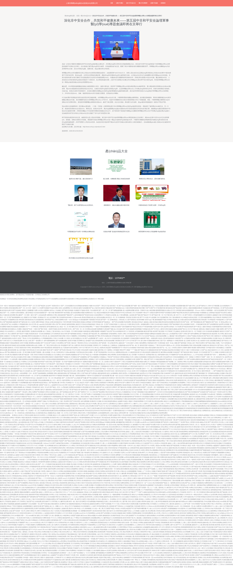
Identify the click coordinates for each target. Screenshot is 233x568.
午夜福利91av (162, 499)
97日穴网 (94, 347)
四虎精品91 (186, 452)
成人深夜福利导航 (133, 448)
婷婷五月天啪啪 (165, 497)
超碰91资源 (156, 347)
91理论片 (112, 366)
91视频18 (34, 462)
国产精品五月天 (143, 350)
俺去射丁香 (100, 417)
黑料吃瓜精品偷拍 (34, 336)
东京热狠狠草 (125, 338)
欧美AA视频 (66, 464)
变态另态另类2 (120, 378)
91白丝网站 (100, 436)
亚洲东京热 (135, 317)
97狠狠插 (59, 375)
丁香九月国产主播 (176, 389)
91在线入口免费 (83, 485)
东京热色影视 (85, 443)
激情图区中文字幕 (138, 424)
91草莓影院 (211, 319)
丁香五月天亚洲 (191, 382)
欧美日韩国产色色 (71, 415)
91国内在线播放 (166, 438)
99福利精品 (100, 501)
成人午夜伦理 (195, 452)
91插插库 (77, 310)
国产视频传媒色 (205, 450)
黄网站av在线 (52, 399)
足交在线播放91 (225, 305)
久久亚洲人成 (68, 338)
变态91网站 (198, 487)
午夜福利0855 (162, 476)
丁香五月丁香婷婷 (148, 389)
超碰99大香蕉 (225, 445)
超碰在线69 (184, 424)
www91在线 (104, 427)
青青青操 (114, 417)
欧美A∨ (157, 443)
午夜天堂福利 (131, 417)
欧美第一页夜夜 (140, 310)
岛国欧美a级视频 (203, 415)
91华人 (70, 329)
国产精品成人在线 (153, 336)
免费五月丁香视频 (149, 361)
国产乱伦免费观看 (42, 375)
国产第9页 (41, 364)
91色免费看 (119, 457)
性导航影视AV (116, 336)
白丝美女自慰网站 (15, 399)
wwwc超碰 (125, 497)
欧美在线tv (204, 375)
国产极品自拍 (122, 387)
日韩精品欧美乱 (17, 476)
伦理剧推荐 (151, 371)
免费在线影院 (223, 378)
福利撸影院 (216, 331)
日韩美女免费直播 (100, 382)
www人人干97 (24, 469)
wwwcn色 (151, 483)
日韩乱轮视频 (104, 457)
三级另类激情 (32, 480)
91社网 (7, 354)
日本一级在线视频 (127, 336)
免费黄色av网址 (188, 375)
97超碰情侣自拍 (21, 443)
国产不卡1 (169, 429)
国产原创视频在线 (196, 322)
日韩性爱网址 (120, 359)
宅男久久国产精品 (82, 373)
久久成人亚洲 (130, 371)
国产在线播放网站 (61, 340)
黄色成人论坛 (144, 415)
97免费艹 (203, 357)
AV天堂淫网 (95, 457)
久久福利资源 (58, 476)
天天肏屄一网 (45, 420)
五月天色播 (214, 450)
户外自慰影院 (93, 310)
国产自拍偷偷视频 (74, 490)
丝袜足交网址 (224, 480)
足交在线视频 (213, 431)
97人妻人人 (103, 443)
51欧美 (192, 324)
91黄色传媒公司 (105, 420)
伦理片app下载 (149, 319)
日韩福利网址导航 (158, 373)
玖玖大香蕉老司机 (211, 420)
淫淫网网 (80, 340)
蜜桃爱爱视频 (160, 310)
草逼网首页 (225, 317)
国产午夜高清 (21, 366)
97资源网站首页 (126, 494)
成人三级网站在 (112, 345)
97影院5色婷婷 (10, 443)
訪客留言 (163, 3)
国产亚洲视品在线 (65, 392)
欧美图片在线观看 (170, 305)
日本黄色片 (183, 445)
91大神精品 (184, 317)
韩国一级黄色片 (104, 494)
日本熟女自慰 (209, 499)
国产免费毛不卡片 (84, 392)
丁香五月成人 (53, 455)
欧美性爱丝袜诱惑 (89, 462)
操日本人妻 (78, 450)
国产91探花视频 (218, 469)
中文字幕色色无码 (165, 480)
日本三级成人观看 (51, 366)
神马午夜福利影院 (112, 462)
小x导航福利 (65, 387)
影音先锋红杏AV (146, 480)
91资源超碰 (206, 455)
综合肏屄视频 (123, 462)
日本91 (202, 457)
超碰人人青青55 (44, 492)
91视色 (198, 338)
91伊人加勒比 (134, 357)
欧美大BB (64, 333)
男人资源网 (145, 459)
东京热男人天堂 (79, 466)
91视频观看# (220, 452)
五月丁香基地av (20, 452)
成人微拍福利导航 (199, 399)
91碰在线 (6, 315)
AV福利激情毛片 (8, 394)
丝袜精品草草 (204, 431)
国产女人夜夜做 (198, 368)
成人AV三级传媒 (79, 424)
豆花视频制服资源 (149, 420)
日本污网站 (44, 455)
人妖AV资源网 (52, 448)
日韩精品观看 (134, 338)
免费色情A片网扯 (39, 359)
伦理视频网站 (102, 354)
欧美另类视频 (13, 487)
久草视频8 (116, 350)
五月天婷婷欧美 (55, 333)
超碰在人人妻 (158, 452)
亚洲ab (163, 333)
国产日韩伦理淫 (75, 401)
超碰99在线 (107, 497)
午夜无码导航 (118, 485)
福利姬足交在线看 (12, 361)
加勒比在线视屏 (213, 375)
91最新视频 (14, 459)
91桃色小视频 (76, 399)
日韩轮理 (96, 466)
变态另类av (112, 466)
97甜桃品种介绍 (172, 371)
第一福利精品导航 (200, 485)
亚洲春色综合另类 (146, 429)
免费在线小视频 (204, 329)
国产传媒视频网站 (41, 373)
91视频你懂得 (151, 340)
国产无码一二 (214, 354)
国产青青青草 (136, 396)
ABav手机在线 (147, 441)
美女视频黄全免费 (15, 354)
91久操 (144, 336)
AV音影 (44, 448)
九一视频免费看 (115, 494)
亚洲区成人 (229, 385)
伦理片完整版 (24, 343)
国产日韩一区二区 (79, 329)
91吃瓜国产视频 (158, 478)
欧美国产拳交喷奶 (158, 331)
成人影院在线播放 (100, 317)
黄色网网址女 (36, 338)
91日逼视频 (95, 375)
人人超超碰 (24, 429)
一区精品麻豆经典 (201, 324)
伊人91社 (217, 457)
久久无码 (93, 392)
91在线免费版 (44, 417)
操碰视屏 (15, 322)
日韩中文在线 (154, 324)
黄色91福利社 (85, 396)
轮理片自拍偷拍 (204, 366)
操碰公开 (175, 466)
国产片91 (137, 340)
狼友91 (215, 436)
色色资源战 (107, 459)
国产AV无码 (155, 329)
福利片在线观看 (83, 308)
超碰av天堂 (203, 422)
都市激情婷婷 (169, 338)
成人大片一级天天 (55, 380)
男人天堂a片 (124, 490)
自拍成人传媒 (17, 441)
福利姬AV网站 (138, 438)
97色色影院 (125, 480)
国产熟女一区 (34, 457)
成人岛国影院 (65, 368)
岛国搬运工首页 (93, 359)
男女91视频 (194, 364)
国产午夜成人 (197, 326)
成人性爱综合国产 (83, 415)
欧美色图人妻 (68, 312)
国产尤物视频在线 (209, 387)
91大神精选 (87, 457)
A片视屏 (223, 457)
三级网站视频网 (17, 387)
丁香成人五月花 (26, 338)
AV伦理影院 (183, 455)
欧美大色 (174, 434)
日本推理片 (77, 364)
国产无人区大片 (48, 424)
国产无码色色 (114, 357)
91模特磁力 (7, 485)
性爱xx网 (190, 471)
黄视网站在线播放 (34, 343)
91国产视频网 (68, 361)
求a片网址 (221, 333)
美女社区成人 (15, 373)
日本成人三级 (30, 499)
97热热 (23, 431)
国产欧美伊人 (165, 422)
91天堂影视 (174, 387)
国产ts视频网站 (82, 357)
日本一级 (32, 373)
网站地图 (101, 299)
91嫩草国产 (17, 392)
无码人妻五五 (132, 501)
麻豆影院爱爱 (12, 350)
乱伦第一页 (20, 352)
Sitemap (150, 287)
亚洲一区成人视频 (171, 343)
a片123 (120, 368)
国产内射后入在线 (87, 385)
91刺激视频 (126, 394)
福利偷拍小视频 (87, 305)
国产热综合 (225, 340)
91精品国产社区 (169, 373)
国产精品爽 (171, 476)
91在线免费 (171, 499)
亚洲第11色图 (132, 485)
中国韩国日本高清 (94, 319)
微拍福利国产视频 (64, 315)
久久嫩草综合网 (63, 501)
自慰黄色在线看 (209, 448)
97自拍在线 (88, 483)
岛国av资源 (148, 347)
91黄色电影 (161, 343)
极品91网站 (124, 450)
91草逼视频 (145, 396)
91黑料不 (114, 387)
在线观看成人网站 (29, 473)
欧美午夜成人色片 (116, 492)
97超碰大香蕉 (84, 310)
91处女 (220, 338)
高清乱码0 (200, 336)
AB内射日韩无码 (181, 476)
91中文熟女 (41, 480)
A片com (195, 389)
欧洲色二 (67, 443)
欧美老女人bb (59, 331)
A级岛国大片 (36, 420)
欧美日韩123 (189, 427)
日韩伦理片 (173, 375)
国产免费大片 (88, 394)
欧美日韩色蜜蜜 (143, 431)
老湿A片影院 (141, 364)
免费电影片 (170, 340)
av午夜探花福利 (133, 366)
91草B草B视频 (96, 322)
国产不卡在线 (144, 317)
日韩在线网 (84, 350)
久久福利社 (165, 431)
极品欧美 (28, 417)
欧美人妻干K (222, 420)
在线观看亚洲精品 (215, 340)
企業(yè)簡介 (119, 3)
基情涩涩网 (143, 345)
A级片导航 (24, 471)
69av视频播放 (153, 450)
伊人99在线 (85, 420)
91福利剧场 (86, 331)
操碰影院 (147, 494)
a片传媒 (40, 422)
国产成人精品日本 (161, 371)
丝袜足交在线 (133, 450)
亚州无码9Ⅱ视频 (211, 427)
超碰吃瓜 (10, 347)
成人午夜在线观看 (158, 305)
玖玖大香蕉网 (82, 494)
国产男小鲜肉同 (61, 324)
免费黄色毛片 (89, 312)
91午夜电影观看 (43, 459)
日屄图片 (228, 459)
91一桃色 (194, 494)
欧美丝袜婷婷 (20, 450)
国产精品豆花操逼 (202, 438)
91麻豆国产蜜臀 (214, 438)
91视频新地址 (126, 392)
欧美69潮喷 (140, 319)
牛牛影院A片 (162, 364)
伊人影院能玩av (10, 455)
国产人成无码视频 (76, 315)
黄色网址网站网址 (99, 385)
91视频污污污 (100, 380)
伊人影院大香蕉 (144, 450)
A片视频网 (172, 354)
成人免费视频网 (182, 434)
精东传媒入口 (69, 317)
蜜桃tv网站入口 (224, 354)
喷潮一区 (3, 361)
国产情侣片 (28, 396)
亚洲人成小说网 (20, 420)
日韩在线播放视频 (43, 380)
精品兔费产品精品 (92, 476)
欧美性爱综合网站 (107, 485)
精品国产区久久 (149, 443)
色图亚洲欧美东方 (101, 487)
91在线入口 (3, 462)
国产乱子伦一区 (149, 417)
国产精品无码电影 (67, 310)
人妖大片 (168, 387)
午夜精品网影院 (14, 343)
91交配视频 (37, 448)
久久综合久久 (127, 429)
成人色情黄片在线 (203, 340)
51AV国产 (52, 443)
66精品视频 (159, 359)
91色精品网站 (110, 438)
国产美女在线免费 (225, 375)
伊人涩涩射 (176, 345)
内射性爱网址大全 (67, 380)
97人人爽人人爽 (9, 473)
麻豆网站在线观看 (166, 352)
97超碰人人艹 (141, 471)
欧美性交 (197, 457)
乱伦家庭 (113, 315)
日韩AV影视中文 (126, 441)
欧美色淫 (186, 312)
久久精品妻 (145, 436)
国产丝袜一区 (216, 322)
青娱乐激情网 (141, 462)
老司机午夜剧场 (46, 466)
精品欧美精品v (127, 385)
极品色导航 (171, 457)
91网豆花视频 (77, 331)
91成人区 (118, 434)
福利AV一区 (78, 457)
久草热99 (170, 490)
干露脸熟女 (219, 394)
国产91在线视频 (220, 448)
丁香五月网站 (85, 364)
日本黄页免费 (66, 485)
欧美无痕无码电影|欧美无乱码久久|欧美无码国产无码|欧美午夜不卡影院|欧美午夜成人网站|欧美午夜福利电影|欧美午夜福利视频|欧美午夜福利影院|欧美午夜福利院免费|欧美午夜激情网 (158, 408)
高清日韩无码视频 (86, 345)
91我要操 (74, 357)
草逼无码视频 (207, 471)
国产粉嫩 (83, 378)
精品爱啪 (111, 490)
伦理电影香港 (150, 354)
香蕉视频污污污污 (108, 434)
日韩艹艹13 (220, 427)
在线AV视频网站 (112, 445)
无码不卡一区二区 (192, 492)
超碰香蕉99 (13, 490)
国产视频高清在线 (205, 333)
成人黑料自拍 (112, 364)
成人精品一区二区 (63, 326)
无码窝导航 (140, 417)
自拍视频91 (22, 326)
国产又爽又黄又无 (6, 340)
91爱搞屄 (175, 438)
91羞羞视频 (90, 336)
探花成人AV (228, 462)
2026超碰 (156, 490)
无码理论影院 (115, 450)
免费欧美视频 (87, 361)
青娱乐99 (59, 492)
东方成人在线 (27, 340)
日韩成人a (204, 396)
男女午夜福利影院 (167, 385)
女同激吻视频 (139, 331)
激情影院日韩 (181, 380)
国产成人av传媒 (190, 483)
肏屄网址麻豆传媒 (186, 443)
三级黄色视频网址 (80, 375)
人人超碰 (210, 476)
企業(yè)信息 (154, 3)
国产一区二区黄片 (226, 359)
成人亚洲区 (187, 340)
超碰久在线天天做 (21, 455)
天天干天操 (142, 497)
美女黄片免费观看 (6, 387)
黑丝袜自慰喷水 (138, 378)
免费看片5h (48, 438)
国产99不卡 (151, 359)
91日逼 (133, 392)
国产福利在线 (23, 322)
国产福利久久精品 (124, 459)
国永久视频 (147, 438)
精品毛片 (141, 366)
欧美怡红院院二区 (194, 317)
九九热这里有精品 (56, 420)
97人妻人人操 (82, 438)
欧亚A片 (39, 450)
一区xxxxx (197, 310)
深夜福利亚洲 (211, 382)
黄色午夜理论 (90, 422)
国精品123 (48, 485)
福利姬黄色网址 (7, 338)
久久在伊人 (87, 429)
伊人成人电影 (135, 445)
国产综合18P (13, 497)
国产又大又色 (192, 434)
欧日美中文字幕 (128, 492)
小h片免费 (177, 326)
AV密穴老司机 (74, 459)
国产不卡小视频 (213, 352)
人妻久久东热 (223, 455)
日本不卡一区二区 (143, 476)
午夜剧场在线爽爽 (42, 452)
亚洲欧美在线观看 (36, 331)
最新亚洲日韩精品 (10, 345)
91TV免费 (11, 445)
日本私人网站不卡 (182, 459)
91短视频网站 (173, 382)
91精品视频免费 (75, 427)
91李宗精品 (129, 378)
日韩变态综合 (205, 490)
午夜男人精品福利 (180, 490)
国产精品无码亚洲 (214, 359)
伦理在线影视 (92, 366)
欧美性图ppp (100, 422)
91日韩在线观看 (167, 392)
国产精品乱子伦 (22, 424)
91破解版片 (40, 485)
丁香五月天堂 (105, 305)
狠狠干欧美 (46, 350)
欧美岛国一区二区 (97, 361)
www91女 (165, 448)
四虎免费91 (127, 322)
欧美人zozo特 (95, 450)
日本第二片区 (79, 394)
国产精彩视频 (7, 322)
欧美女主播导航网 (59, 445)
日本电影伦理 (12, 366)
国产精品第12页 (63, 366)
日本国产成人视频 (7, 389)
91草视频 (222, 459)
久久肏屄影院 (102, 415)
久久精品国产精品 (211, 429)
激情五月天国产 (225, 331)
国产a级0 (189, 305)
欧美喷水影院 (226, 326)
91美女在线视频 (184, 324)
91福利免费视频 (26, 399)
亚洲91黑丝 (150, 462)
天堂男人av (124, 452)
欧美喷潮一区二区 (61, 394)
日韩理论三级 (24, 501)
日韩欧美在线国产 (116, 326)
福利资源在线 (29, 319)
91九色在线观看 (187, 378)
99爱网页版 (225, 471)
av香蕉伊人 (16, 471)
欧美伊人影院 (16, 338)
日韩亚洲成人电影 (64, 494)
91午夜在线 (39, 394)
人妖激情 (229, 438)
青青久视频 (26, 357)
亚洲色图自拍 (86, 480)
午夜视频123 (69, 364)
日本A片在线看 (97, 434)
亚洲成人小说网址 (144, 499)
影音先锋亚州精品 (104, 492)
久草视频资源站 (23, 324)
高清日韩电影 (198, 387)
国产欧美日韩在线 (65, 350)
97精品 (191, 429)
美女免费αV (105, 431)
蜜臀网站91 (194, 441)
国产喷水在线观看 (134, 490)
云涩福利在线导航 (190, 338)
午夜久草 (223, 438)
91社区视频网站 (20, 445)
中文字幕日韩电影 (145, 464)
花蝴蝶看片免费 (32, 310)
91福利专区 (209, 457)
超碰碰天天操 (217, 315)
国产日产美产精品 (83, 354)
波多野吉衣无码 (33, 429)
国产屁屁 (138, 315)
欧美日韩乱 (49, 361)
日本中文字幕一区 (136, 394)
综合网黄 (190, 361)
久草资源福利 (48, 422)
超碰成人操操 (148, 322)
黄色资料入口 (30, 389)
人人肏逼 (159, 469)
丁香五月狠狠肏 (62, 490)
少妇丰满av (55, 483)
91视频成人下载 (104, 357)
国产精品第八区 (225, 492)
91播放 (125, 399)
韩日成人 (33, 378)
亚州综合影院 (94, 420)
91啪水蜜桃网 (148, 392)
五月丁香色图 (176, 473)
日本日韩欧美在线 (19, 389)
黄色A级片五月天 (199, 427)
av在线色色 (141, 466)
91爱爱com (168, 345)
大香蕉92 (154, 499)
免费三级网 (117, 464)
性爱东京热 (56, 345)
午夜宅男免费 (67, 322)
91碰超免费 (176, 394)
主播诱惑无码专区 (108, 399)
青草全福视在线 (106, 336)
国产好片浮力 (137, 336)
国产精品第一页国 (27, 354)
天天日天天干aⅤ (31, 445)
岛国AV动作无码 (158, 326)
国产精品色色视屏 (187, 326)
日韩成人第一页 (100, 324)
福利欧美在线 (196, 380)
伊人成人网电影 (7, 457)
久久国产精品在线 (155, 431)
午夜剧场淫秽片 (165, 455)
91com (216, 368)
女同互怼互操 (114, 478)
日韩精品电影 (6, 480)
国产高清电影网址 (101, 352)
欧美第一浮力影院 (114, 469)
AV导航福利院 (122, 448)
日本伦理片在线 (109, 371)
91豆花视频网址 (224, 497)
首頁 (112, 3)
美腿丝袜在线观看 (135, 375)
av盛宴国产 (216, 445)
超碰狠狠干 (151, 485)
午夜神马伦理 (221, 392)
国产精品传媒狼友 (64, 429)
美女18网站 (166, 462)
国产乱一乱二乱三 (166, 347)
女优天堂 (29, 443)
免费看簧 (179, 457)
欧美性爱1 (115, 501)
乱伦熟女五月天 (170, 310)
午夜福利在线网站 (206, 338)
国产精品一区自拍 (106, 368)
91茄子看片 (58, 480)
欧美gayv (76, 319)
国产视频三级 (78, 452)
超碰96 (95, 492)
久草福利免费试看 (32, 385)
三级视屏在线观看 (106, 429)
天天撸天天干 (13, 466)
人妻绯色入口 (162, 487)
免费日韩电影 (39, 322)
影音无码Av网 (57, 485)
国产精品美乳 (93, 333)
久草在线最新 (86, 368)
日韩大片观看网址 (72, 336)
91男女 (53, 324)
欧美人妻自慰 (40, 483)
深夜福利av (58, 487)
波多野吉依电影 (169, 326)
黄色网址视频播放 (71, 354)
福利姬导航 (60, 443)
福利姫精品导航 (216, 490)
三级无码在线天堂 (120, 371)
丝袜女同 (112, 359)
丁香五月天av (110, 389)
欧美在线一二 (221, 483)
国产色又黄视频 (41, 490)
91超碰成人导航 (199, 429)
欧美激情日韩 (203, 359)
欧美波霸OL (159, 485)
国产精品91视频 (150, 380)
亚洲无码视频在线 (123, 354)
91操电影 (69, 382)
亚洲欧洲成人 (114, 319)
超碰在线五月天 (105, 450)
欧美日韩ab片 (212, 466)
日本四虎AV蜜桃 (81, 471)
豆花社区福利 (210, 462)
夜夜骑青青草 (59, 312)
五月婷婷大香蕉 (10, 450)
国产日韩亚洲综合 (163, 382)
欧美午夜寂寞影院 (46, 347)
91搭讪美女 (184, 429)
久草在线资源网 (126, 415)
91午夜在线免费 (145, 352)
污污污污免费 (27, 368)
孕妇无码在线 (109, 392)
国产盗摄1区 (174, 455)
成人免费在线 (101, 347)
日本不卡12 (58, 434)
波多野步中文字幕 (146, 373)
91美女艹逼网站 (216, 424)
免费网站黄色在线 (121, 352)
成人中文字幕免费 (202, 378)
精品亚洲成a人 (44, 382)
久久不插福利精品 (147, 490)
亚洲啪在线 (3, 445)
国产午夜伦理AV (213, 422)
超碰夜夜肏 (96, 464)
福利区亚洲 (10, 452)
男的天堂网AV (200, 343)
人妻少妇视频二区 (47, 352)
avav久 (65, 478)
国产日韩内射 (170, 471)
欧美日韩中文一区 (190, 331)
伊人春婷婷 (214, 459)
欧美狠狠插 (143, 357)
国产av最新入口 (221, 478)
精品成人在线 (92, 469)
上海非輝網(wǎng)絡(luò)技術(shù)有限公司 (82, 3)
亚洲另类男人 (89, 497)
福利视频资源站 (146, 305)
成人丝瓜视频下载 (53, 317)
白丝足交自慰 (215, 480)
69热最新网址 (160, 380)
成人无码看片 (133, 354)
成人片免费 (34, 364)
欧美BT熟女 (185, 422)
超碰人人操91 (20, 499)
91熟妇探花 (195, 462)
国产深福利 (211, 452)
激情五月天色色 (81, 324)
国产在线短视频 (137, 389)
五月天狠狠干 (75, 487)
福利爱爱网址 (83, 359)
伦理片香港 (221, 389)
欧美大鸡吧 (14, 385)
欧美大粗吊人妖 (202, 382)
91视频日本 (34, 441)
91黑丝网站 (132, 462)
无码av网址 (164, 427)
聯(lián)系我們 (143, 3)
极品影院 (58, 464)
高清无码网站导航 (58, 466)
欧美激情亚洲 (167, 466)
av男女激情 (162, 429)
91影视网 (139, 312)
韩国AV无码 (102, 473)
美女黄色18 (29, 366)
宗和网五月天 (97, 345)
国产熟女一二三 (41, 478)
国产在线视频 (74, 359)
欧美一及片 (153, 387)
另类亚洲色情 (76, 322)
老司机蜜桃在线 (51, 326)
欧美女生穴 (26, 441)
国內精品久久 (127, 424)
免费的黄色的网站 (159, 441)
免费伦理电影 (201, 347)
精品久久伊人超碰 (58, 415)
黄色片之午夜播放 (137, 494)
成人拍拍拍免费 (53, 336)
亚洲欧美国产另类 (143, 399)
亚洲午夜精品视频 (39, 366)
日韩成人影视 (49, 322)
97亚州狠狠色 (32, 459)
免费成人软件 (60, 354)
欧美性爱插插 (192, 319)
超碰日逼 (28, 420)
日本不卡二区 (180, 315)
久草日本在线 (19, 448)
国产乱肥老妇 (93, 373)
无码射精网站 (112, 333)
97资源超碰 (145, 457)
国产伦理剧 (57, 371)
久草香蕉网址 (125, 427)
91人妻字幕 (123, 501)
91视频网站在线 (13, 319)
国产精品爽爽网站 (71, 436)
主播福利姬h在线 (123, 345)
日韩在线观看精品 (179, 357)
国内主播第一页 (90, 352)
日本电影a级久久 (136, 420)
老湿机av (217, 441)
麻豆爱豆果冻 (185, 473)
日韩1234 (25, 427)
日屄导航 (54, 501)
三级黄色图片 (14, 382)
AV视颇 (155, 429)
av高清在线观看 (129, 457)
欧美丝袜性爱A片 (113, 476)
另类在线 (48, 483)
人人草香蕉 (17, 331)
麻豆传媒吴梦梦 (147, 478)
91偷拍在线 (71, 455)
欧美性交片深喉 (90, 424)
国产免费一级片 (136, 305)
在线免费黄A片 (99, 315)
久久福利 (17, 364)
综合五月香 (32, 324)
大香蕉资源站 (69, 448)
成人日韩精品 (27, 387)
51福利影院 (101, 389)
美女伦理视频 (77, 305)
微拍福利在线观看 (15, 305)
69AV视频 (111, 487)
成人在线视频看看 (130, 471)
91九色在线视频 (98, 371)
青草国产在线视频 (165, 312)
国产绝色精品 (163, 350)
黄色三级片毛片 (161, 340)
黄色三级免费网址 (141, 343)
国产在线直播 (136, 368)
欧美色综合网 (6, 310)
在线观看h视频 (180, 305)
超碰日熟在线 (173, 448)
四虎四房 (211, 385)
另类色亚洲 (216, 464)
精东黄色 (212, 487)
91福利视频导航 (217, 326)
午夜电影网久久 (221, 319)
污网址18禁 (93, 396)
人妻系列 (162, 329)
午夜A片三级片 (185, 350)
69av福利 (162, 494)
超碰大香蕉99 (141, 501)
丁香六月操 (169, 441)
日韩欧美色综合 (5, 373)
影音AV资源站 (67, 462)
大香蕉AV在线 (194, 422)
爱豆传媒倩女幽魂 (171, 329)
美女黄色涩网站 (13, 464)
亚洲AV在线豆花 (219, 385)
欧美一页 (21, 401)
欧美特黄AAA (116, 497)
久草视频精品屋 (181, 417)
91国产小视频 (89, 382)
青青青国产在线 (192, 476)
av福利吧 (84, 487)
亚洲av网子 (141, 452)
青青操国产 (52, 457)
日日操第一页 (68, 331)
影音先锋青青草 (30, 450)
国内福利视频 (216, 471)
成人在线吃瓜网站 (54, 368)
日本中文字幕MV (12, 478)
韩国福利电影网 (137, 441)
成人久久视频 (221, 485)
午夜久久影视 (95, 429)
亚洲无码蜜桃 (58, 431)
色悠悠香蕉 (63, 483)
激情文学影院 (159, 420)
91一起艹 (145, 483)
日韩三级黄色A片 (215, 336)
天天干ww (163, 490)
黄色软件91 (213, 345)
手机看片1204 (201, 331)
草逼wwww (22, 385)
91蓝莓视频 (22, 497)
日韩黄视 (209, 445)
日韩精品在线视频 (222, 415)
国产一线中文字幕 (197, 464)
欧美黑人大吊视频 (46, 415)
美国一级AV (30, 315)
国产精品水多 (75, 389)
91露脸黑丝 (62, 452)
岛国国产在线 (42, 385)
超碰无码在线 (179, 373)
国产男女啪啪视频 (88, 431)
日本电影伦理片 (211, 347)
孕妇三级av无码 (226, 371)
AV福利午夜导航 (153, 434)
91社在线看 (101, 378)
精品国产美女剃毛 (221, 312)
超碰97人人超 (16, 427)
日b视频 (104, 345)
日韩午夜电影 (91, 436)
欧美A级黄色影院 (226, 366)
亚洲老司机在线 (155, 459)
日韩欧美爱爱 (178, 340)
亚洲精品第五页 (155, 352)
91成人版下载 (82, 436)
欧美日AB (74, 494)
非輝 (103, 287)
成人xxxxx (166, 375)
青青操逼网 (144, 455)
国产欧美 (207, 336)
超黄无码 (7, 382)
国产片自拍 (44, 343)
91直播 (215, 338)
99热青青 (164, 443)
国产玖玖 (75, 392)
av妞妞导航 (34, 492)
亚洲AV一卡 (7, 359)
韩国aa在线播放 (220, 473)
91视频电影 (121, 317)
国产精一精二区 (134, 345)
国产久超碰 (143, 492)
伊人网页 (190, 485)
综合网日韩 (90, 455)
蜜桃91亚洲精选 (51, 462)
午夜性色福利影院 (168, 469)
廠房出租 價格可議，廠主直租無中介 (81, 179)
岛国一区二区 (211, 357)
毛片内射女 (197, 371)
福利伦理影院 (177, 441)
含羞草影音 (63, 422)
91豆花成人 (222, 368)
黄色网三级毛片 (40, 389)
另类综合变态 (12, 424)
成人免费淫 (203, 452)
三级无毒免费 (163, 378)
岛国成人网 (114, 420)
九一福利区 (192, 459)
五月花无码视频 (32, 361)
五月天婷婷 (217, 396)
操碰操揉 (190, 399)
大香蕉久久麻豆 (131, 478)
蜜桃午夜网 (225, 361)
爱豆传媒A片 (61, 469)
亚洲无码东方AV (97, 483)
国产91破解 (151, 469)
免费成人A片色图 (60, 450)
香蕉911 (24, 310)
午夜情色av (183, 485)
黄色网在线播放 (19, 394)
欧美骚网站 (182, 382)
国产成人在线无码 (105, 387)
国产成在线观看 (104, 375)
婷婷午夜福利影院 (85, 459)
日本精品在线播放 (145, 382)
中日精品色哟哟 (164, 436)
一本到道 (16, 434)
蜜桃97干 (82, 478)
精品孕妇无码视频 (174, 350)
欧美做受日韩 (178, 322)
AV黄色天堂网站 (99, 471)
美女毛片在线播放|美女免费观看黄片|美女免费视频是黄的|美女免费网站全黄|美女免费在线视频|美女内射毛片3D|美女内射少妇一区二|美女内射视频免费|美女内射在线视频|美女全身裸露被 (166, 406)
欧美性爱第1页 (86, 434)
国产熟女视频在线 (11, 352)
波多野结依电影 (194, 312)
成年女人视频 (187, 308)
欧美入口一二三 (70, 497)
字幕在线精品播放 (204, 364)
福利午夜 (187, 499)
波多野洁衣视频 (224, 324)
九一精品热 (201, 424)
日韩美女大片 (139, 443)
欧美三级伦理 (191, 420)
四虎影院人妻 (14, 469)
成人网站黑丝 (49, 480)
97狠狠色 (204, 466)
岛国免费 (206, 354)
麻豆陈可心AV (171, 487)
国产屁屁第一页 (58, 361)
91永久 (208, 424)
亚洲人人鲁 (108, 501)
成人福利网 (123, 476)
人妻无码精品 (28, 312)
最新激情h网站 (62, 373)
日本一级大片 (4, 305)
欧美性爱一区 (196, 469)
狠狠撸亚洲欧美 (197, 308)
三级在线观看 (175, 480)
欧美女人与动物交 (55, 310)
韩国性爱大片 (129, 422)
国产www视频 (75, 378)
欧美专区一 (70, 450)
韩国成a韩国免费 (176, 497)
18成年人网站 (121, 333)
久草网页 (197, 357)
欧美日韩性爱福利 (121, 366)
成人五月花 (15, 485)
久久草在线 (149, 452)
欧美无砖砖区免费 (165, 473)
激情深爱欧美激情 (47, 357)
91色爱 (180, 375)
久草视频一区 (42, 445)
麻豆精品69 (222, 431)
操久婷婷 (144, 340)
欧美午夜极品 (110, 312)
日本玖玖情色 (115, 483)
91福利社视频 (92, 350)
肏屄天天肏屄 (81, 499)
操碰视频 (47, 333)
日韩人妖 (210, 417)
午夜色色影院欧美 (184, 464)
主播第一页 (41, 345)
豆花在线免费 (191, 448)
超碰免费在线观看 (77, 429)
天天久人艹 (66, 492)
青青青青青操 (67, 420)
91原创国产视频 (108, 329)
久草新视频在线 (36, 357)
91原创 (88, 478)
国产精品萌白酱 (54, 382)
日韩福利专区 (36, 387)
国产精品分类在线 (136, 326)
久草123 (189, 380)
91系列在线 (50, 478)
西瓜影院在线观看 (168, 322)
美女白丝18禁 (62, 385)
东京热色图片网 (52, 497)
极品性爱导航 (148, 331)
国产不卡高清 (122, 347)
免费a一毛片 (220, 343)
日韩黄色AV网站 (204, 492)
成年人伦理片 (189, 387)
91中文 (67, 359)
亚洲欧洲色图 (112, 443)
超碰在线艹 (122, 343)
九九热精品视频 (52, 490)
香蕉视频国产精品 (17, 371)
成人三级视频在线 (103, 366)
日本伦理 (199, 455)
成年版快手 (195, 385)
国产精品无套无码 (67, 371)
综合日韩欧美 (216, 317)
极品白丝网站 (9, 417)
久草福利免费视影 (138, 401)
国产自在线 (179, 354)
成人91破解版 (85, 427)
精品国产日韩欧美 (220, 476)
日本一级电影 (189, 357)
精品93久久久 (215, 350)
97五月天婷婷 (76, 350)
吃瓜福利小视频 (214, 329)
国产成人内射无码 (95, 308)
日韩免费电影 (82, 336)
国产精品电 (8, 436)
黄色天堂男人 (136, 324)
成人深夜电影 (210, 312)
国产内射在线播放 (169, 452)
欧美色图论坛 (12, 329)
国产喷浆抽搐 (71, 373)
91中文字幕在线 (193, 329)
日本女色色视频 (116, 480)
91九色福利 (26, 371)
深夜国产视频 (117, 394)
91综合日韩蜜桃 (96, 480)
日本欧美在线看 (128, 380)
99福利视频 (113, 431)
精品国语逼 (151, 492)
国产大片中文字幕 (128, 340)
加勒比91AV (36, 399)
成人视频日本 (25, 317)
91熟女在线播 (94, 443)
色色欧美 (135, 464)
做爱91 (9, 471)
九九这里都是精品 (63, 459)
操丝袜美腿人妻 (207, 469)
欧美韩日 (115, 459)
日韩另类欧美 (80, 445)
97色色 (125, 485)
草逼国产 (61, 441)
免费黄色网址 (186, 385)
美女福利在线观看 (204, 389)
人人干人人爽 (13, 438)
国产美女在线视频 (116, 331)
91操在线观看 (32, 380)
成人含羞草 (58, 478)
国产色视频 (217, 371)
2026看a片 (80, 464)
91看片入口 (93, 415)
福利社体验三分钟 (59, 424)
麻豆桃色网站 (132, 399)
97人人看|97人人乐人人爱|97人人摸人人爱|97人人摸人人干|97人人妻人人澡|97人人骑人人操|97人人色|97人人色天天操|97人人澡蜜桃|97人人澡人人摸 (177, 403)
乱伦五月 (147, 378)
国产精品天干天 (146, 315)
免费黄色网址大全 (210, 483)
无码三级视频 (196, 480)
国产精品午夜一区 (157, 315)
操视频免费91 (145, 324)
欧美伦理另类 (153, 399)
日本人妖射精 (225, 350)
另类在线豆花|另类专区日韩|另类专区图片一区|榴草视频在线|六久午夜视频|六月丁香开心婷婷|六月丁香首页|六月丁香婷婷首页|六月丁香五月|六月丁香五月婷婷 (136, 410)
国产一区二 (41, 464)
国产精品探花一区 (169, 359)
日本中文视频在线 (141, 371)
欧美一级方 (86, 450)
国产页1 (31, 424)
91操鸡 (55, 438)
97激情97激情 (160, 471)
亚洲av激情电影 (70, 352)
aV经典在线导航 (59, 436)
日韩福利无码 (203, 385)
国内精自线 (169, 308)
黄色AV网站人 (75, 396)
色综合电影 (193, 415)
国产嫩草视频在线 (176, 396)
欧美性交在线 (95, 427)
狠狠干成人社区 (41, 473)
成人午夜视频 (93, 354)
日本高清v (157, 394)
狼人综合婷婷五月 (6, 427)
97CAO (153, 464)
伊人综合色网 (121, 466)
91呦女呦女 (23, 485)
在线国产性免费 (150, 424)
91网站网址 (217, 417)
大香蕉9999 (41, 462)
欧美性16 (194, 340)
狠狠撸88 (193, 499)
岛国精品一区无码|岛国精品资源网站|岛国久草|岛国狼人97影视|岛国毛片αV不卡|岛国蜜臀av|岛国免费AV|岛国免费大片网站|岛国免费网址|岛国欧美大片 (49, 299)
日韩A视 (166, 485)
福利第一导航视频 (124, 420)
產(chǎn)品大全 (131, 3)
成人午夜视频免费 (115, 396)
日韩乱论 (212, 415)
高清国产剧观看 (36, 352)
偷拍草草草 (52, 375)
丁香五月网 (49, 345)
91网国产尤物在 (41, 401)
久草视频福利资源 (34, 466)
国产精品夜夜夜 (62, 499)
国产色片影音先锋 (34, 471)
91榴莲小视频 (21, 329)
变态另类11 (77, 480)
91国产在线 (200, 459)
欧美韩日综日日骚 (212, 497)
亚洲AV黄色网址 (196, 473)
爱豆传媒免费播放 (19, 436)
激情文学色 (118, 382)
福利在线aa (71, 483)
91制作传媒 (140, 347)
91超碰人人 (69, 424)
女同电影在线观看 (30, 401)
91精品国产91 (178, 338)
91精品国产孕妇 (30, 436)
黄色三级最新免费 (7, 392)
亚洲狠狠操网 (28, 448)
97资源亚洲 (77, 434)
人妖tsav (45, 443)
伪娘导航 (120, 424)
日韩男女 (189, 469)
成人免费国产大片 (181, 359)
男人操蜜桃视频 (103, 333)
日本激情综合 (133, 497)
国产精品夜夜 (174, 445)
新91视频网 (126, 326)
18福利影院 (42, 326)
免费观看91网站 (126, 464)
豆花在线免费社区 (114, 427)
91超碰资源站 (29, 487)
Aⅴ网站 (191, 487)
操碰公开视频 (12, 462)
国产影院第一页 (104, 343)
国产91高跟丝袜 (181, 420)
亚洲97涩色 (136, 429)
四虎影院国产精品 (161, 483)
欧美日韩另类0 (63, 329)
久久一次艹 (179, 499)
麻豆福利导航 (214, 492)
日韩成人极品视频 (215, 380)
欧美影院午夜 (54, 417)
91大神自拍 (74, 308)
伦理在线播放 (19, 312)
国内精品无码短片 (137, 322)
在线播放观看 (197, 361)
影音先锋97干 (46, 501)
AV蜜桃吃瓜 (118, 380)
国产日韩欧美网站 (123, 364)
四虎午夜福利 (220, 487)
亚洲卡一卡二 (145, 368)
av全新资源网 (173, 464)
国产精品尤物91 (70, 441)
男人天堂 (115, 368)
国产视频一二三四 (181, 471)
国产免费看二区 (171, 361)
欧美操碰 (135, 385)
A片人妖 (21, 487)
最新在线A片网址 (25, 347)
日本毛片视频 (154, 436)
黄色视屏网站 (36, 347)
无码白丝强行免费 (171, 380)
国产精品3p (145, 375)
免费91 (222, 329)
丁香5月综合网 (160, 345)
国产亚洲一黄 (71, 499)
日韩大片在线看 (58, 338)
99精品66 (5, 487)
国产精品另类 (66, 396)
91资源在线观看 (114, 441)
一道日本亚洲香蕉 (219, 310)
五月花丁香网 (151, 497)
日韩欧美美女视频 (215, 366)
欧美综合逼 (33, 464)
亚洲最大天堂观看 (95, 485)
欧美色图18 (66, 487)
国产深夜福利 (31, 497)
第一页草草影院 (25, 378)
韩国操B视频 (200, 420)
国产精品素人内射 (101, 448)
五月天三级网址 (122, 499)
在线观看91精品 (172, 399)
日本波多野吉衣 (167, 357)
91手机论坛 (118, 392)
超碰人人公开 (62, 455)
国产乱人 (228, 345)
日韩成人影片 (191, 343)
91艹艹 (28, 326)
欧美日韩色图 (49, 487)
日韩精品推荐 (95, 368)
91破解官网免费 (194, 450)
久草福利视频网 (197, 315)
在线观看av (70, 457)
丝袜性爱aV (74, 417)
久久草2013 (154, 494)
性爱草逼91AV (77, 361)
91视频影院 (200, 483)
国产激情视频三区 (201, 373)
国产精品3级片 (178, 308)
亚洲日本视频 (72, 340)
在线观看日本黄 (130, 359)
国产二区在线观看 (67, 305)
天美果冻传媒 (194, 350)
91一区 (74, 382)
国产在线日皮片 (211, 392)
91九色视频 (152, 317)
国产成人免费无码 (74, 345)
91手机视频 (38, 424)
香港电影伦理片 (152, 343)
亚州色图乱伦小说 (78, 338)
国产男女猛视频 (92, 378)
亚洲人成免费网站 (64, 308)
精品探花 (20, 462)
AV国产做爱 (31, 490)
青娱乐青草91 (104, 441)
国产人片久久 (199, 478)
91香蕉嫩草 (214, 455)
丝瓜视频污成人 (54, 392)
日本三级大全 (9, 364)
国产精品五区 (117, 429)
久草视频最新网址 (47, 338)
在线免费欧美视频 (79, 312)
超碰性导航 (116, 415)
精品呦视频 (97, 394)
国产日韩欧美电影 (112, 324)
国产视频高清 (207, 322)
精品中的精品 (163, 324)
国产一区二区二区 (104, 310)
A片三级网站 (108, 350)
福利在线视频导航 (49, 394)
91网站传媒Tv (77, 431)
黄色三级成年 (194, 352)
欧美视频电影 (118, 399)
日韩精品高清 (151, 357)
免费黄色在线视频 (75, 387)
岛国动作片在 (220, 357)
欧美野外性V (220, 462)
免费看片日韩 (153, 396)
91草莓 (46, 392)
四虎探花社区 (225, 464)
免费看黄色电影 (211, 485)
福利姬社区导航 (136, 427)
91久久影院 (31, 322)
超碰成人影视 (179, 331)
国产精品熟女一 (106, 322)
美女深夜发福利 (160, 492)
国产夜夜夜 (82, 422)
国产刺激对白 (162, 399)
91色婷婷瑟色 (116, 338)
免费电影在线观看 (155, 333)
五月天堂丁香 (66, 389)
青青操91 (211, 396)
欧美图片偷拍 (165, 445)
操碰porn (21, 478)
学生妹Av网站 (53, 308)
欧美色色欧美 (41, 436)
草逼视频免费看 (136, 459)
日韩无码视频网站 (172, 364)
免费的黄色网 (102, 476)
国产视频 (60, 399)
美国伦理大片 (56, 305)
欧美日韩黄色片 (110, 378)
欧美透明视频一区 (102, 424)
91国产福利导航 (164, 415)
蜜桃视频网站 (60, 359)
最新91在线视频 (52, 441)
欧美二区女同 (45, 387)
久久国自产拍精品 (191, 336)
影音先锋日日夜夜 (34, 455)
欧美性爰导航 (175, 424)
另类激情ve (49, 436)
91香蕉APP (25, 305)
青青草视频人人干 (163, 464)
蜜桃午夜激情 (192, 347)
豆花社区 (8, 476)
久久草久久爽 (155, 438)
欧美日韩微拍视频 (134, 455)
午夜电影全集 (146, 329)
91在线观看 (44, 399)
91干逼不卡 (174, 415)
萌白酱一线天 (114, 375)
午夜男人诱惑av (155, 445)
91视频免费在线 (30, 394)
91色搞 (116, 490)
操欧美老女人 (188, 354)
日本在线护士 (130, 343)
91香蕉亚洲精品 (124, 357)
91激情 (84, 399)
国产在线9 (126, 329)
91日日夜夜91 (207, 315)
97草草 (179, 487)
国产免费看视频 (95, 364)
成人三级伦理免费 (128, 308)
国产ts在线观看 (11, 380)
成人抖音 (5, 396)
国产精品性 (41, 305)
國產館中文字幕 (100, 438)
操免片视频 (120, 436)
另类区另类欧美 (39, 354)
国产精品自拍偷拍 (151, 364)
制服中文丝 (200, 499)
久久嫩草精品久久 (185, 436)
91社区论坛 (111, 352)
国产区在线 (11, 499)
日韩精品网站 (174, 436)
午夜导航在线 (80, 352)
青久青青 (136, 382)
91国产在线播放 (187, 368)
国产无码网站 (154, 378)
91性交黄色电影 (101, 445)
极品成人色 (104, 364)
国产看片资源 (42, 329)
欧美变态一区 (114, 305)
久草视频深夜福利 (134, 373)
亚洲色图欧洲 (13, 494)
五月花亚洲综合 (93, 343)
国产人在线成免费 (40, 315)
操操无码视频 (167, 368)
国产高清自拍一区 (13, 378)
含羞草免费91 (76, 420)
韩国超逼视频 (44, 494)
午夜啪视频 (140, 392)
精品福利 (39, 378)
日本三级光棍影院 (174, 317)
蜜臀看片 (118, 455)
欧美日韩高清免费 (189, 373)
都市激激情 (5, 469)
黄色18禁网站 (112, 354)
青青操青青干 (97, 399)
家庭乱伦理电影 (86, 322)
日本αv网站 (190, 478)
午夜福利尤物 (50, 464)
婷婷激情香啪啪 (183, 450)
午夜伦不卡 (146, 312)
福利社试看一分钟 (124, 445)
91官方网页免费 (183, 415)
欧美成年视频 (182, 399)
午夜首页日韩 (31, 434)
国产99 (93, 417)
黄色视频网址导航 (186, 345)
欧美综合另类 (219, 434)
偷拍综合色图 (68, 466)
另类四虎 (129, 317)
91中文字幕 (136, 415)
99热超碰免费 (37, 443)
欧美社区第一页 (79, 380)
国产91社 (84, 490)
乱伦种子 (49, 305)
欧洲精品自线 (191, 417)
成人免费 (158, 354)
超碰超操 (80, 492)
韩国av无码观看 (93, 494)
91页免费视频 (90, 501)
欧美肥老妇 (197, 375)
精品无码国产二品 (143, 387)
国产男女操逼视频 (97, 459)
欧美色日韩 (88, 464)
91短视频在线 (226, 396)
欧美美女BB (167, 424)
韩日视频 (27, 352)
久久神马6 (186, 494)
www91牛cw (17, 457)
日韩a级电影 (57, 378)
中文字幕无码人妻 (169, 315)
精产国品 (8, 371)
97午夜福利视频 (147, 326)
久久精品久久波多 (14, 431)
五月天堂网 (147, 401)
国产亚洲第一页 (144, 487)
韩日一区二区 (4, 317)
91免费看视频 (23, 382)
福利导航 (101, 350)
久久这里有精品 (30, 478)
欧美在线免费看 (109, 340)
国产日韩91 (188, 315)
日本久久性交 (44, 457)
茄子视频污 (33, 317)
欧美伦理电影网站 (87, 326)
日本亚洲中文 (61, 457)
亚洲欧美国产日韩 (211, 399)
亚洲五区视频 (98, 497)
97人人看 (36, 396)
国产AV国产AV (151, 308)
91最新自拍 (205, 345)
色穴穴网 (61, 497)
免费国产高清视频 (38, 392)
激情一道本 (145, 427)
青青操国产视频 (132, 473)
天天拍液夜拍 (226, 443)
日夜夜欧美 (118, 340)
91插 (194, 378)
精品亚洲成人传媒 (136, 469)
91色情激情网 (83, 319)
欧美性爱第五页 (160, 417)
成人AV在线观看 (201, 394)
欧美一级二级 (73, 501)
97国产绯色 (33, 422)
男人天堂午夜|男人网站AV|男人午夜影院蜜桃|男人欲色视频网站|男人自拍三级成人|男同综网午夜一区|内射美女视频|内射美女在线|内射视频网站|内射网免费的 (117, 413)
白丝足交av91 (53, 452)
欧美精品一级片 (201, 417)
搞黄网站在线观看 (28, 359)
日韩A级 (163, 459)
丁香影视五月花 (5, 368)
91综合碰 (152, 375)
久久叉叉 (147, 366)
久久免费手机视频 (43, 308)
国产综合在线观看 (124, 305)
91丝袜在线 (178, 378)
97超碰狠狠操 (75, 443)
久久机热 (121, 324)
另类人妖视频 (155, 366)
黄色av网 (159, 357)
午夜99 (88, 375)
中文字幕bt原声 (50, 364)
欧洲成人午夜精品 (82, 333)
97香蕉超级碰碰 (160, 361)
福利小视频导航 (186, 480)
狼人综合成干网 (31, 431)
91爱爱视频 (3, 329)
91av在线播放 (131, 347)
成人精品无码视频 (100, 312)
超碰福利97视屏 (221, 387)
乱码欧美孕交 (113, 343)
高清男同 (67, 401)
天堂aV (50, 431)
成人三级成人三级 (48, 331)
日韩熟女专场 (39, 438)
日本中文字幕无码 (84, 347)
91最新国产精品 (144, 338)
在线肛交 (124, 434)
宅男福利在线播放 (213, 373)
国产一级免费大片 (37, 340)
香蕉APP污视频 (125, 350)
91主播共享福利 (122, 443)
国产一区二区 (23, 308)
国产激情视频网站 (15, 317)
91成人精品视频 (150, 310)
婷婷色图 (112, 457)
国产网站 (98, 336)
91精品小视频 (127, 401)
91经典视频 (182, 438)
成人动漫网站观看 (128, 310)
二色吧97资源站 (52, 329)
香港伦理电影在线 (88, 317)
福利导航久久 (103, 466)
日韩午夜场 (72, 366)
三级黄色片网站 (182, 361)
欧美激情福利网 (127, 396)
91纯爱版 (10, 434)
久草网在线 (34, 326)
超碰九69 (138, 457)
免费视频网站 (117, 385)
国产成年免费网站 (193, 333)
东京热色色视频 (227, 424)
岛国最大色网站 (132, 387)
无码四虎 (131, 331)
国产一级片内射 (49, 312)
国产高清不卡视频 (22, 333)
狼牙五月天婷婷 (224, 450)
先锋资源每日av (14, 429)
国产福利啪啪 (72, 333)
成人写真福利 (64, 347)
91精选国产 (176, 352)
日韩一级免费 (205, 480)
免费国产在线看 (215, 364)
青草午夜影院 (121, 417)
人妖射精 (131, 315)
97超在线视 (109, 385)
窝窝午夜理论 (123, 373)
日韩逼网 (62, 317)
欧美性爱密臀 (10, 375)
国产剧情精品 (117, 308)
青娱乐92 (32, 483)
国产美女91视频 (19, 396)
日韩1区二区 (193, 424)
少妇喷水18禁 (108, 361)
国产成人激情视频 (21, 336)
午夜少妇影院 (33, 427)
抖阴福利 (207, 443)
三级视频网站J (93, 389)
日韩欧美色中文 (181, 478)
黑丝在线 (228, 427)
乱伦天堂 (129, 389)
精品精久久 (202, 441)
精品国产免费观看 (112, 347)
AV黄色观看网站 (104, 326)
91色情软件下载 (73, 478)
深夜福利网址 (99, 340)
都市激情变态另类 (184, 364)
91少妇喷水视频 (89, 448)
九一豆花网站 (111, 499)
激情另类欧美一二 (207, 371)
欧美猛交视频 (157, 322)
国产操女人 (221, 345)
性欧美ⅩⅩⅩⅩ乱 (120, 312)
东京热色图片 (208, 464)
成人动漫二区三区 (75, 368)
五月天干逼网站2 (135, 483)
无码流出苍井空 (42, 431)
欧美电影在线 (206, 361)
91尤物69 (184, 347)
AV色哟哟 (222, 352)
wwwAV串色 (32, 485)
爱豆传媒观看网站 (206, 317)
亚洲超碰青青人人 (107, 464)
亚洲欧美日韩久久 (71, 473)
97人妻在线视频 (39, 487)
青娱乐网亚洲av (180, 469)
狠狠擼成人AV (97, 452)
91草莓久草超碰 (172, 319)
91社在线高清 (9, 331)
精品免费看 (162, 336)
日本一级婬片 (32, 308)
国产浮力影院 (49, 434)
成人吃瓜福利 (118, 329)
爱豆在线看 (3, 350)
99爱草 (198, 490)
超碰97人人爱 (207, 436)
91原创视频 (84, 387)
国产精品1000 (88, 371)
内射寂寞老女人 (154, 455)
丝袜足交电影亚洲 (224, 494)
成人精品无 (80, 382)
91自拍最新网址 (39, 319)
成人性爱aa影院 (183, 319)
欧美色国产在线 (72, 422)
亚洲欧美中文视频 (95, 401)
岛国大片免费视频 (207, 310)
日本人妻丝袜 (102, 499)
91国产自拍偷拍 (16, 310)
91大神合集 (43, 336)
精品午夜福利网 (34, 382)
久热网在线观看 (197, 436)
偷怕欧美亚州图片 (140, 308)
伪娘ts (139, 478)
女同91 (11, 448)
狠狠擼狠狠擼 (67, 399)
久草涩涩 (17, 347)
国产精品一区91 (55, 387)
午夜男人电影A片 (46, 471)
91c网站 (74, 485)
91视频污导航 (224, 373)
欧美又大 (125, 331)
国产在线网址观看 (193, 359)
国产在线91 (52, 343)
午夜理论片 (71, 394)
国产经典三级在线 (70, 343)
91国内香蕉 (158, 466)
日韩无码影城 (112, 448)
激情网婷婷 (160, 387)
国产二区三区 (33, 305)
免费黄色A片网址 (52, 315)
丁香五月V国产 (175, 366)
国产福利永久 (202, 305)
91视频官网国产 (58, 357)
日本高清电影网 (132, 333)
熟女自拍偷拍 (18, 357)
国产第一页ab (49, 476)
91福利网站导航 (69, 476)
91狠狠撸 (203, 312)
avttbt (158, 497)
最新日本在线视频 (194, 396)
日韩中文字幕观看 (213, 305)
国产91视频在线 (90, 445)
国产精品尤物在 (211, 343)
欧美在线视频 (21, 345)
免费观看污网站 (52, 373)
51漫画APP (117, 361)
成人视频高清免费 (82, 366)
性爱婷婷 (228, 347)
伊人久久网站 (70, 445)
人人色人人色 (34, 469)
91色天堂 (177, 429)
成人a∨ (52, 492)
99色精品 (91, 438)
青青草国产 (41, 361)
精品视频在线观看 (70, 471)
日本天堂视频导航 (162, 317)
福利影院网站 (71, 324)
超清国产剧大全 (182, 329)
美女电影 (73, 464)
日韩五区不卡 (145, 445)
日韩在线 (122, 319)
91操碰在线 (206, 308)
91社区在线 (3, 464)
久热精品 (27, 462)
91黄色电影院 (79, 448)
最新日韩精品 (207, 326)
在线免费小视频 (16, 359)
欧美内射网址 (73, 347)
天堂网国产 (201, 434)
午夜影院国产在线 (22, 380)
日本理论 (62, 382)
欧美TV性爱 (43, 469)
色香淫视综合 (23, 438)
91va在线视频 (191, 438)
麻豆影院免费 (57, 389)
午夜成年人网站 (27, 392)
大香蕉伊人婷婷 (24, 464)
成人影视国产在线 (89, 340)
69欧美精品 (54, 429)
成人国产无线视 (36, 371)
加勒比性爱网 (154, 312)
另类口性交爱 (174, 431)
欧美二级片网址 (144, 385)
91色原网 (179, 452)
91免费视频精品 (56, 396)
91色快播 (209, 331)
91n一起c (123, 478)
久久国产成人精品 (205, 350)
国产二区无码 (157, 392)
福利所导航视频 (25, 364)
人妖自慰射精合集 (23, 422)
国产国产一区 (104, 319)
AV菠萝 (110, 415)
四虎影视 (32, 333)
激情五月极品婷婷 (107, 308)
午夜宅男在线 (30, 350)
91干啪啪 (90, 399)
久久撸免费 (122, 473)
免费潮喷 (100, 329)
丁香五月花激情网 (127, 361)
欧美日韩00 (3, 441)
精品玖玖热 (191, 455)
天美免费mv (91, 487)
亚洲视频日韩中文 (132, 487)
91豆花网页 (82, 501)
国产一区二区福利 (9, 312)
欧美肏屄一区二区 (30, 375)
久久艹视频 (153, 476)
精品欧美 (193, 394)
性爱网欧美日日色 (171, 450)
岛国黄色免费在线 (208, 473)
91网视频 (50, 445)
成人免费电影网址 (223, 436)
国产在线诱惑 (225, 380)
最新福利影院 (102, 373)
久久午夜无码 (183, 466)
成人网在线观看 (44, 429)
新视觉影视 (56, 347)
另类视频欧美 (127, 368)
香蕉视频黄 (200, 448)
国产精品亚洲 (185, 352)
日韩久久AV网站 (58, 471)
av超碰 (59, 462)
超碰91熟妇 (180, 427)
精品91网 (202, 462)
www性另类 (221, 466)
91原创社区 (141, 354)
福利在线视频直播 (188, 310)
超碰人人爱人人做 (132, 431)
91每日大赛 (80, 483)
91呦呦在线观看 (110, 422)
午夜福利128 (88, 452)
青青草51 (171, 378)
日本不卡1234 (128, 438)
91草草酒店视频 (227, 315)
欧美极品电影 (90, 324)
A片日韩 (125, 455)
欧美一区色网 (156, 448)
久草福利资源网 (17, 340)
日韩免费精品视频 (148, 394)
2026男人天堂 (53, 494)
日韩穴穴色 (144, 434)
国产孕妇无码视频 (191, 392)
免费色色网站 (124, 483)
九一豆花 (31, 438)
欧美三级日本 (44, 368)
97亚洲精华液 (160, 308)
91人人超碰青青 (53, 385)
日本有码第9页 (40, 499)
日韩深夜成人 (154, 473)
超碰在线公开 (110, 380)
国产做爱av (88, 466)
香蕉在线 (162, 450)
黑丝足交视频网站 (72, 469)
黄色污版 (79, 441)
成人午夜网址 (22, 361)
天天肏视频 (25, 457)
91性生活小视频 (133, 499)
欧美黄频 (180, 494)
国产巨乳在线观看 (118, 322)
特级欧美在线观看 (12, 326)
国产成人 (24, 480)
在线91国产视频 (188, 457)
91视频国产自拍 (104, 331)
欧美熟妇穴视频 (165, 366)
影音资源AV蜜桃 (210, 478)
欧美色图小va (186, 462)
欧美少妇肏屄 (136, 436)
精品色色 (107, 417)
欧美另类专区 (171, 459)
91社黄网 (155, 480)
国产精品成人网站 (48, 450)
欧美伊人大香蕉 (131, 466)
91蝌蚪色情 (163, 457)
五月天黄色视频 (64, 417)
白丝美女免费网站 (43, 310)
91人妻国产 (224, 441)
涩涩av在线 (112, 424)
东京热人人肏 (223, 422)
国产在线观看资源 (213, 324)
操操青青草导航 (34, 494)
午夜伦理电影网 (179, 336)
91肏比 (70, 385)
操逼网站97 (6, 459)
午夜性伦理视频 (68, 480)
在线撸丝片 (7, 336)
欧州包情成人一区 (8, 420)
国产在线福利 (201, 392)
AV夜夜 (207, 459)
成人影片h (108, 338)
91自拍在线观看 (38, 312)
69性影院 (22, 319)
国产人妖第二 (99, 338)
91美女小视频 (150, 471)
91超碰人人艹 (149, 466)
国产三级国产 (54, 350)
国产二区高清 (66, 378)
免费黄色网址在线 (31, 345)
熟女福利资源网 (120, 487)
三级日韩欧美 (60, 364)
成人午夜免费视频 (122, 315)
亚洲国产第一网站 (141, 359)
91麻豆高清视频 (155, 422)
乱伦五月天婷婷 (124, 375)
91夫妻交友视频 (110, 436)
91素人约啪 (120, 471)
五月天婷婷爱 (203, 352)
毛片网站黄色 (51, 401)
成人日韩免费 (115, 452)
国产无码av (133, 364)
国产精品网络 (100, 392)
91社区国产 (96, 305)
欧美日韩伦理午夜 (166, 394)
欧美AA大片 (98, 455)
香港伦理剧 (62, 336)
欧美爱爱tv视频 (138, 361)
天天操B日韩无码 (88, 441)
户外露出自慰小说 (112, 473)
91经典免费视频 (80, 476)
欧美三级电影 (177, 385)
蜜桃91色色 (165, 354)
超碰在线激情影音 (145, 448)
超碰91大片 (106, 452)
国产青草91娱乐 (41, 497)
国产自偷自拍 (132, 452)
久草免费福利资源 (134, 434)
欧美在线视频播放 (90, 380)
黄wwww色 (78, 317)
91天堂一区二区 (48, 378)
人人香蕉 (5, 431)
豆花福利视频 (193, 366)
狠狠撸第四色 (13, 401)
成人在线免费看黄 (156, 368)
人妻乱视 (3, 324)
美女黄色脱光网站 (157, 401)
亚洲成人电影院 (28, 476)
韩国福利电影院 (194, 431)
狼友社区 (37, 415)
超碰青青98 (43, 441)
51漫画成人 (151, 345)
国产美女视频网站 (93, 357)
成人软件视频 (21, 350)
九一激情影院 (51, 473)
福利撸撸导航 (120, 422)
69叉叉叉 (185, 396)
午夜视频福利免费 (164, 396)
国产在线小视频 (209, 368)
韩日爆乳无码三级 (75, 326)
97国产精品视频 (173, 324)
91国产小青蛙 (182, 333)
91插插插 (181, 371)
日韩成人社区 (88, 492)
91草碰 (13, 336)
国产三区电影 (76, 385)
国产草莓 (185, 487)
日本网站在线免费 (91, 329)
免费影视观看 (94, 331)
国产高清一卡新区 (32, 329)
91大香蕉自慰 (132, 476)
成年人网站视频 (214, 378)
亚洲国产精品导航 (177, 312)
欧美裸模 (12, 315)
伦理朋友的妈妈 (104, 359)
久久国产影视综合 (131, 319)
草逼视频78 (64, 345)
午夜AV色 (107, 483)
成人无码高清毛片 (59, 352)
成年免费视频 (85, 401)
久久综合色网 (60, 473)
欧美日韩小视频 (94, 387)
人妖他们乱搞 (170, 417)
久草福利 (107, 315)
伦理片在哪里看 (217, 361)
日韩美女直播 (176, 347)
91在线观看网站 (63, 438)
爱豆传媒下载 (165, 389)
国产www (182, 387)
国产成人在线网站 (12, 324)
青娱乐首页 (128, 436)
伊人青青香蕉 (191, 490)
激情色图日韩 (67, 431)
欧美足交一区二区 (112, 317)
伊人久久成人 (73, 438)
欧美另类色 (121, 431)
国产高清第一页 (177, 368)
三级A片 (154, 382)
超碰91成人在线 (135, 480)
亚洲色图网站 (185, 394)
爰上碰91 (11, 396)
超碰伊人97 (15, 501)
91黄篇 (4, 471)
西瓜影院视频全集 (179, 392)
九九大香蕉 (91, 490)
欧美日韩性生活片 (47, 371)
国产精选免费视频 (139, 380)
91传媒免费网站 (31, 452)
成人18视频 (7, 385)
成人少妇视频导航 (172, 333)
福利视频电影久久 (16, 368)
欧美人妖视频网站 (112, 373)
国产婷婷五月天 (226, 364)
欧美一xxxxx (68, 319)
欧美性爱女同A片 (198, 443)
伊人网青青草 (227, 338)
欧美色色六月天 (130, 312)
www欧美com (144, 422)
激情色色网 (186, 441)
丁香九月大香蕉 (43, 427)
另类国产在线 (9, 357)
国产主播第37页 (127, 382)
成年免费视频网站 (49, 340)
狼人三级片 (60, 401)
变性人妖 (195, 305)
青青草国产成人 (50, 319)
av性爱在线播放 (171, 492)
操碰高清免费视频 (136, 329)
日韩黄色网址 (184, 366)
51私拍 (144, 469)
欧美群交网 (61, 448)
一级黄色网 (153, 338)
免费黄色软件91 (67, 434)
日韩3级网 (23, 434)
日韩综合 (210, 441)
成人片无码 (205, 380)
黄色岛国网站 (59, 319)
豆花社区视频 (16, 480)
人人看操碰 (170, 336)
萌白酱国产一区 (21, 315)
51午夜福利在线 (38, 476)
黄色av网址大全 (226, 322)
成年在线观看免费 (223, 399)
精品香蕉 (214, 333)
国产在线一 (186, 322)
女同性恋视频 (174, 485)
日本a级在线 (211, 394)
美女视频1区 (182, 448)
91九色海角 (52, 459)
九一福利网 (171, 483)
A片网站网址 (110, 382)
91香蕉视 (179, 310)
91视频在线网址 (50, 499)
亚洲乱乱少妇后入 (18, 415)
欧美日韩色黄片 (202, 319)
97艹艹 (136, 492)
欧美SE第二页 (188, 371)
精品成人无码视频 (155, 385)
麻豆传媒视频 (95, 478)
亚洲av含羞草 (219, 499)
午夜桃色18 (36, 417)
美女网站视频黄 (187, 389)
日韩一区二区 (210, 434)
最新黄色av (49, 389)
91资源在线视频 (51, 359)
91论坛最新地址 (165, 434)
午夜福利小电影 (20, 417)
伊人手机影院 (181, 492)
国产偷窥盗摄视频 (116, 310)
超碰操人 (98, 431)
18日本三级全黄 (120, 389)
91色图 (137, 422)
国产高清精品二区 (216, 308)
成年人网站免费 (78, 371)
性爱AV (202, 445)
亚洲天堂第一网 (170, 420)
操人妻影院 (15, 492)
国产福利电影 (182, 343)
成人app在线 (40, 324)
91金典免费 (35, 368)
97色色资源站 (23, 466)
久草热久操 (172, 427)
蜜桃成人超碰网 (117, 401)
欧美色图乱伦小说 (50, 354)
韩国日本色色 (6, 492)
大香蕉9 (220, 429)
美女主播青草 (12, 333)
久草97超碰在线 (188, 497)
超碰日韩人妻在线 (55, 427)
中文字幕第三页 (170, 331)
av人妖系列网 (212, 494)
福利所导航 (84, 389)
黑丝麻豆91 (65, 427)
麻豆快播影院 (125, 469)
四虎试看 (48, 324)
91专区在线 (38, 350)
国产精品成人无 (81, 455)
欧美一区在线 (39, 333)
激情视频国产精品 (160, 319)
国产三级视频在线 (45, 396)
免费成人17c (83, 469)
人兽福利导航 (220, 382)
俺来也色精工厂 (175, 422)
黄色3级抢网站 (14, 308)
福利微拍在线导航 (11, 422)
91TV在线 (70, 452)
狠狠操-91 (67, 357)
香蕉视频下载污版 (68, 375)
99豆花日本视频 (216, 443)
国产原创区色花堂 (88, 315)
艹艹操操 (96, 326)
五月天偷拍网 (22, 490)
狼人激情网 (213, 389)
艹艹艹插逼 (134, 350)
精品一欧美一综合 (194, 445)
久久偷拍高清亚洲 (133, 352)
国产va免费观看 (90, 338)
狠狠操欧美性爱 (153, 350)
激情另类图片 (26, 331)
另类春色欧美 (142, 485)
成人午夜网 (128, 324)
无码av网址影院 (176, 462)
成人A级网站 (80, 497)
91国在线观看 (196, 345)
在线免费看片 (24, 373)
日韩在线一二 (23, 459)
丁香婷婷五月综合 (82, 343)
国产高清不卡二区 (103, 396)
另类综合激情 (28, 415)
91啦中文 (159, 424)
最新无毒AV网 (154, 457)
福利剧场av (119, 438)
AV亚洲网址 (60, 343)
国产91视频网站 (23, 483)
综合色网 (131, 443)
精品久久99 (81, 473)
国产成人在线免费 (35, 501)
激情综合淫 (40, 434)
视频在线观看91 (25, 492)
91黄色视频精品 (154, 427)
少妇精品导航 (202, 476)
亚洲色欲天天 (42, 317)
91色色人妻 (161, 338)
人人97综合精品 (198, 354)
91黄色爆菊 (106, 480)
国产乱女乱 (159, 375)
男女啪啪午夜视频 (143, 333)
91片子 (97, 441)
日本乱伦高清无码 (107, 394)
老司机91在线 (23, 494)
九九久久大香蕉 (77, 462)
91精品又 (158, 389)
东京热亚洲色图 (107, 401)
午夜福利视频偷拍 (84, 417)
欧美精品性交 (58, 322)
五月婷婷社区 (154, 415)
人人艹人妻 (153, 487)
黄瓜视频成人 (220, 347)
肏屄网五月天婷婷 (109, 455)
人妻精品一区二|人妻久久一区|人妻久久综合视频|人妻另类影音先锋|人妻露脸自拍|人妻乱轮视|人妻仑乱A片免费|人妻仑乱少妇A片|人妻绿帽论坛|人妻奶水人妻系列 (76, 403)
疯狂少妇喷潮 (19, 375)
